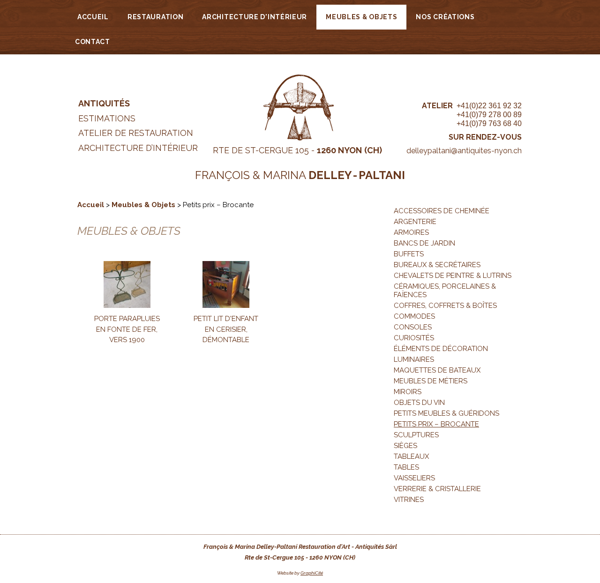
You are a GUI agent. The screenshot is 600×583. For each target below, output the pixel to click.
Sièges (405, 445)
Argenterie (415, 221)
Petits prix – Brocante (436, 424)
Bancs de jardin (424, 243)
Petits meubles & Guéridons (446, 413)
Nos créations (445, 17)
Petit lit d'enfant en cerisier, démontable (226, 329)
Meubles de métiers (430, 381)
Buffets (409, 254)
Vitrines (409, 499)
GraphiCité (311, 573)
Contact (92, 41)
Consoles (413, 327)
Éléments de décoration (441, 348)
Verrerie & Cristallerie (437, 489)
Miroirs (407, 392)
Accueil (93, 17)
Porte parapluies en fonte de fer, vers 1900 (127, 329)
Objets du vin (419, 402)
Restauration (155, 17)
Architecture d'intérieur (254, 17)
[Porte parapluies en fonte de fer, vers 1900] (127, 305)
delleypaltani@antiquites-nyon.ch (464, 150)
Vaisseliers (414, 478)
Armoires (411, 232)
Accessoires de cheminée (441, 211)
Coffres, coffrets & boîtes (445, 305)
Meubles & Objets (361, 17)
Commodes (414, 316)
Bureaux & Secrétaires (437, 265)
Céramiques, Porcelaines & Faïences (445, 290)
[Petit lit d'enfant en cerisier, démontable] (225, 305)
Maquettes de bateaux (437, 370)
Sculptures (416, 435)
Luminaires (414, 359)
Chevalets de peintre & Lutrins (452, 275)
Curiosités (414, 338)
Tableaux (411, 456)
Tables (406, 467)
